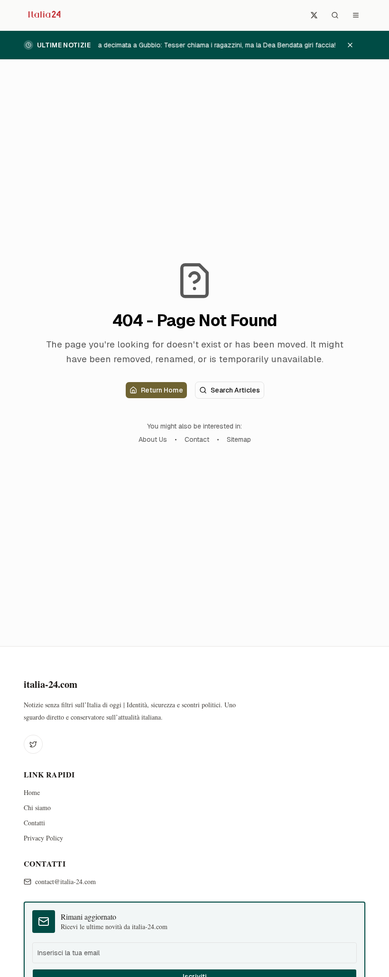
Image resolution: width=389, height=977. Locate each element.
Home (32, 792)
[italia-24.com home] (43, 15)
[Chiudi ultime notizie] (354, 45)
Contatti (34, 822)
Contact (197, 439)
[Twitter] (33, 744)
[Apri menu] (355, 15)
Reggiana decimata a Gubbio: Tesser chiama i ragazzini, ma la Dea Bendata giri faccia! (204, 45)
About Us (153, 439)
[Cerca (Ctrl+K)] (334, 15)
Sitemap (239, 439)
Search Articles (235, 390)
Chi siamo (37, 807)
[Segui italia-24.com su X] (314, 15)
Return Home (162, 390)
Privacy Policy (43, 837)
